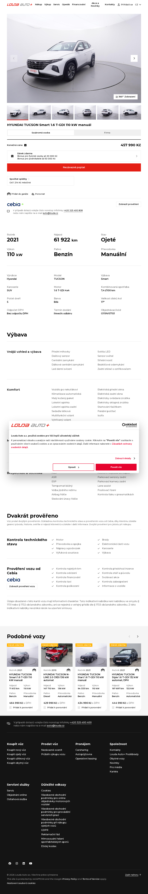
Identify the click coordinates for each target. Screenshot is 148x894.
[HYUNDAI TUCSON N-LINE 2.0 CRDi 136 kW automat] (57, 655)
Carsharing (81, 750)
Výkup (47, 4)
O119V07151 (108, 313)
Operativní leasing (86, 758)
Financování (78, 4)
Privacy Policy (69, 879)
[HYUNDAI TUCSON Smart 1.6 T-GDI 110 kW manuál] (22, 655)
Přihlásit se (127, 4)
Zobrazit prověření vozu (22, 586)
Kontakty (110, 4)
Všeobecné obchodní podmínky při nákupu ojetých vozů (53, 822)
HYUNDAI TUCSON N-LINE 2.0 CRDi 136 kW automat (56, 677)
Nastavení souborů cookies (21, 883)
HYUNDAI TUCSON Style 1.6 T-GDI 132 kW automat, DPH (125, 677)
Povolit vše (116, 467)
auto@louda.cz (50, 213)
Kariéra (114, 771)
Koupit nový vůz (16, 750)
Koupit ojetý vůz (16, 754)
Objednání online (17, 795)
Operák (66, 4)
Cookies (46, 790)
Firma (107, 132)
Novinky (114, 763)
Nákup (38, 4)
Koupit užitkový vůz (18, 758)
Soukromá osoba (41, 132)
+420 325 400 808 (73, 210)
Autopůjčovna (83, 754)
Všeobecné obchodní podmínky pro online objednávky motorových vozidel (55, 800)
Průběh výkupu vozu (53, 754)
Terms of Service (91, 879)
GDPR (44, 830)
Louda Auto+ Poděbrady (124, 754)
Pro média (116, 767)
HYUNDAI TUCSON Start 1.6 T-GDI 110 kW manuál (91, 677)
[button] (13, 58)
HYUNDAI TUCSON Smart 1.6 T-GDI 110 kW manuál (20, 677)
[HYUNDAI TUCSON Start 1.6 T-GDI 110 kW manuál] (91, 655)
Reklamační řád (50, 834)
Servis (56, 4)
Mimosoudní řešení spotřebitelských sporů (55, 840)
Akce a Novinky (95, 4)
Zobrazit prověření (129, 204)
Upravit (72, 467)
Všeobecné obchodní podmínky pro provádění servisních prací (55, 811)
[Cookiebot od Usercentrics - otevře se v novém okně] (124, 425)
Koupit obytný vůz (17, 763)
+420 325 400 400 (81, 722)
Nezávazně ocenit (51, 750)
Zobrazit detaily (123, 458)
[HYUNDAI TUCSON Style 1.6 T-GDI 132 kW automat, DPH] (125, 655)
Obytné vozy (117, 758)
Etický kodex (48, 846)
